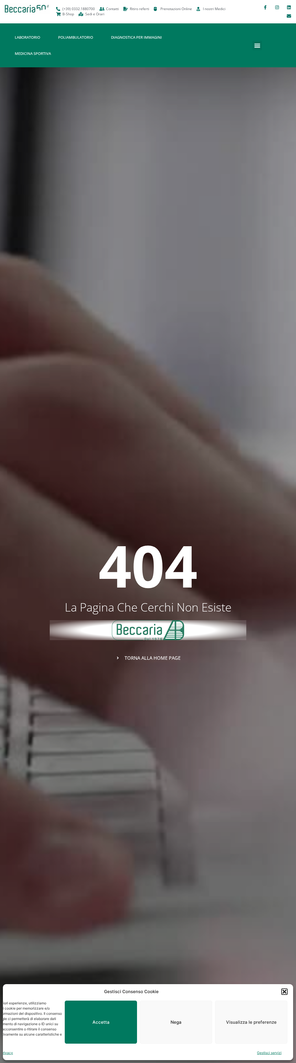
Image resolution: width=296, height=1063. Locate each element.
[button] (284, 992)
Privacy (7, 1053)
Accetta (101, 1022)
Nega (176, 1022)
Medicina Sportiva (33, 53)
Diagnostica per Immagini (136, 37)
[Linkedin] (288, 7)
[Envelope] (288, 16)
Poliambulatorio (75, 37)
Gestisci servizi (269, 1053)
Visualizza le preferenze (251, 1022)
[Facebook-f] (265, 7)
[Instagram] (277, 7)
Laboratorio (27, 37)
